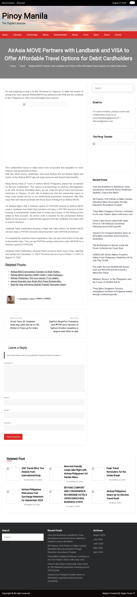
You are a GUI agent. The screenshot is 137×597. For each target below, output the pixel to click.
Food (85, 35)
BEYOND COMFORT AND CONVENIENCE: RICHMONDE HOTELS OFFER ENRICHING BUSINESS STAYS (75, 494)
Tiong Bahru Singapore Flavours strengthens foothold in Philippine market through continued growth (112, 291)
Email (6, 410)
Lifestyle (17, 35)
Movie (75, 35)
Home (5, 35)
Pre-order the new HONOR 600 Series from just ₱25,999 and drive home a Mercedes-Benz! (111, 270)
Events (118, 35)
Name (7, 398)
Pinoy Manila (25, 16)
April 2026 (98, 552)
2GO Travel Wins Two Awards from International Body (33, 472)
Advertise (21, 3)
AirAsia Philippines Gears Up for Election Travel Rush (118, 495)
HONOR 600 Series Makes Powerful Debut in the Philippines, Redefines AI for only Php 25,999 (113, 257)
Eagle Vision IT (128, 593)
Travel (107, 35)
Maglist (106, 593)
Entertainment (60, 35)
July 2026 (98, 539)
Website (7, 423)
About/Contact (8, 3)
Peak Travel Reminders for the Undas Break (116, 472)
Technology (32, 35)
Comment (8, 363)
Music (46, 35)
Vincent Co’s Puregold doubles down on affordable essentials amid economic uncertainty (112, 236)
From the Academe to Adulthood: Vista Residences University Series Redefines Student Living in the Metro (112, 190)
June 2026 (98, 543)
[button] (134, 35)
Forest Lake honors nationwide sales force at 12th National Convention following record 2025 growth (110, 223)
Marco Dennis (44, 298)
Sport (96, 35)
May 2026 (98, 548)
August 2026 (99, 535)
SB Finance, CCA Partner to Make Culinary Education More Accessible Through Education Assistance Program (113, 202)
